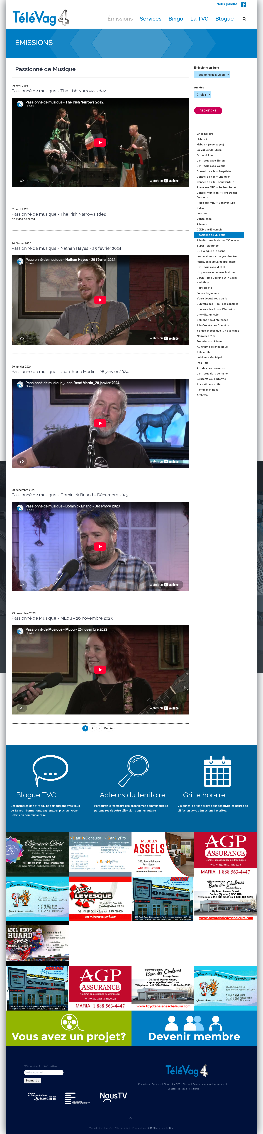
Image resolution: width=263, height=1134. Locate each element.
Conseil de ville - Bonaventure (215, 182)
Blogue (224, 19)
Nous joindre (226, 4)
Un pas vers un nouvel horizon (216, 272)
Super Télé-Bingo (208, 245)
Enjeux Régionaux (208, 293)
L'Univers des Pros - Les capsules (217, 304)
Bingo (176, 19)
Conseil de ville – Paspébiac (214, 171)
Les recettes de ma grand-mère (217, 256)
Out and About (206, 155)
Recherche (208, 110)
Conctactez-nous (177, 1089)
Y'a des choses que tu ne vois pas (218, 330)
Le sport (202, 213)
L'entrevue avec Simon (211, 160)
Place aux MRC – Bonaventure (216, 202)
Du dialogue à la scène (211, 251)
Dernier (108, 728)
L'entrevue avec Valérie (211, 166)
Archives (202, 395)
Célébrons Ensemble (209, 229)
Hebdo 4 (202, 139)
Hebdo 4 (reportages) (210, 144)
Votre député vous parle (212, 298)
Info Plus (202, 362)
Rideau (201, 208)
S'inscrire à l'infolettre (40, 1066)
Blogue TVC (36, 795)
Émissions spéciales (209, 341)
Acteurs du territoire (132, 795)
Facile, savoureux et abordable (216, 261)
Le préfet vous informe (211, 379)
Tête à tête (203, 352)
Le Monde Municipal (209, 357)
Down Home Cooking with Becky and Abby (217, 280)
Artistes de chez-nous (211, 368)
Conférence (204, 218)
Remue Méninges (207, 389)
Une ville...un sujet (208, 314)
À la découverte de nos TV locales (218, 240)
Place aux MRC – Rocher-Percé (216, 187)
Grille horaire (205, 133)
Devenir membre (202, 1084)
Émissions (120, 19)
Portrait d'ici (205, 287)
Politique (194, 1089)
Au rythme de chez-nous (212, 346)
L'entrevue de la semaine (212, 373)
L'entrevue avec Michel (211, 267)
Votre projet (220, 1084)
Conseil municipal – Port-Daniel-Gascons (217, 195)
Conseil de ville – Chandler (213, 176)
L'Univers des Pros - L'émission (216, 309)
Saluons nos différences (212, 320)
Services (150, 19)
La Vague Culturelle (209, 150)
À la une (202, 224)
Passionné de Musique (211, 235)
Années (199, 87)
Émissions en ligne (206, 67)
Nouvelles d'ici (206, 336)
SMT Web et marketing (160, 1128)
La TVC (199, 19)
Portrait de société (208, 384)
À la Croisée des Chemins (213, 325)
